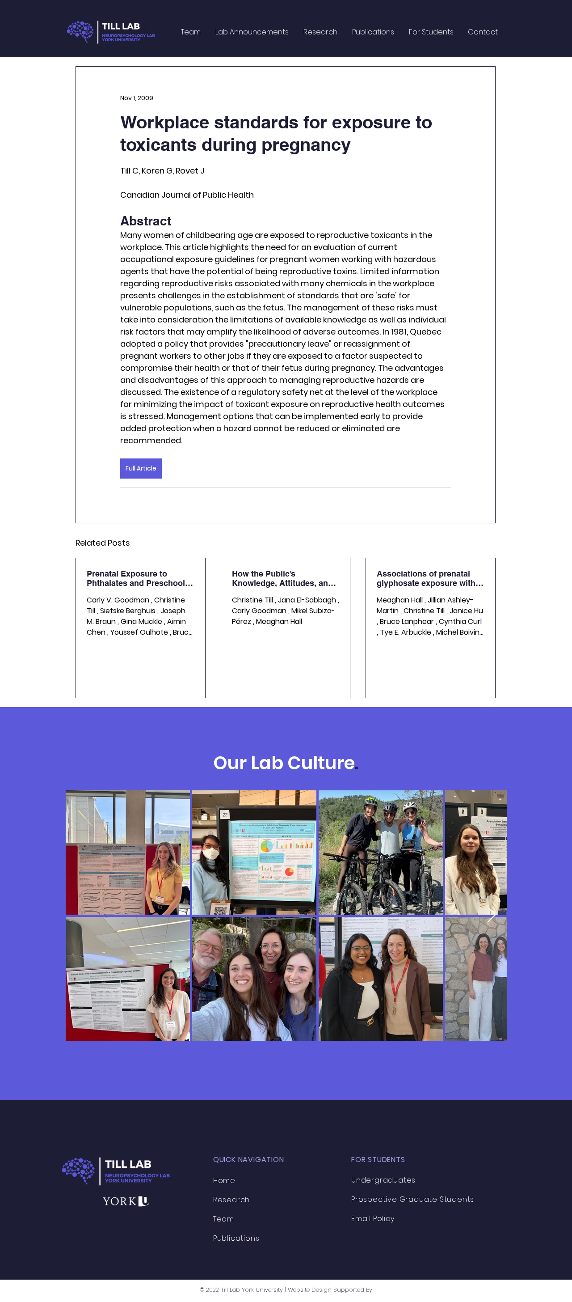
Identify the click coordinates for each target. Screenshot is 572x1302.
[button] (320, 32)
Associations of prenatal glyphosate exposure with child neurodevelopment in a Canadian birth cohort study (428, 578)
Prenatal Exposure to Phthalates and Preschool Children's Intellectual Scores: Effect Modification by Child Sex (138, 578)
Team (223, 1219)
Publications (236, 1238)
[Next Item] (491, 915)
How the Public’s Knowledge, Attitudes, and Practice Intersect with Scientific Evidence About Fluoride (282, 578)
